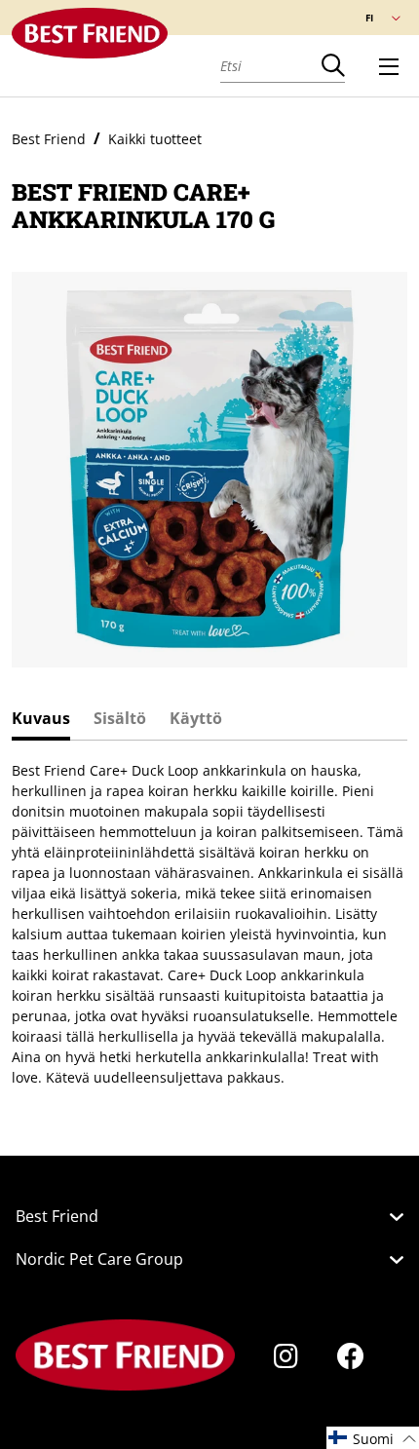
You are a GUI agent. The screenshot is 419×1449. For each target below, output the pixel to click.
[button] (372, 1438)
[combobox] (271, 65)
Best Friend (49, 139)
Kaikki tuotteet (155, 139)
